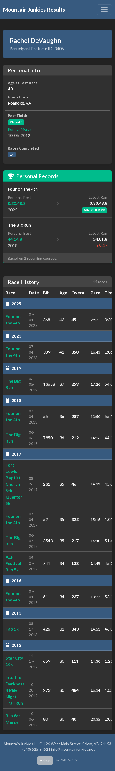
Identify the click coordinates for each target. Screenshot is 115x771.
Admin (45, 760)
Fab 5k (12, 628)
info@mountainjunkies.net (73, 749)
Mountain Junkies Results (34, 9)
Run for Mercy (19, 129)
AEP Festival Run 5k (13, 563)
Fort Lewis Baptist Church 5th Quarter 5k (14, 484)
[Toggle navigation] (104, 9)
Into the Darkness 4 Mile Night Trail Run (15, 690)
